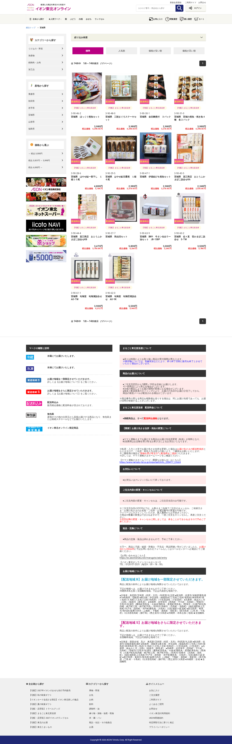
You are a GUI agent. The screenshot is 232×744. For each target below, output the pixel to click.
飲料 (91, 704)
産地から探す (42, 85)
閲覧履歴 (173, 19)
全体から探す (38, 19)
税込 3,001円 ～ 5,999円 (39, 160)
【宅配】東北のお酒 (38, 722)
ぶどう (73, 19)
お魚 (91, 695)
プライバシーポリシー (159, 727)
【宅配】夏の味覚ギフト (40, 704)
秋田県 (31, 101)
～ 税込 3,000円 (35, 153)
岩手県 (31, 108)
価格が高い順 (189, 51)
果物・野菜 (94, 690)
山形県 (31, 122)
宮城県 (31, 115)
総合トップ (31, 27)
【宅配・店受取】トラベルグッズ (44, 709)
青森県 (31, 94)
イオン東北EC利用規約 (159, 713)
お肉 (91, 699)
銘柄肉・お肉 (34, 62)
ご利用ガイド (190, 2)
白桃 (81, 19)
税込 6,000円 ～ (35, 167)
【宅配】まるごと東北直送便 (42, 713)
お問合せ (202, 2)
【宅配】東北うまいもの (40, 727)
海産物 (31, 55)
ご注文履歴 (154, 695)
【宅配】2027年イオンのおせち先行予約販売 (50, 690)
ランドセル (99, 19)
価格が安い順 (155, 51)
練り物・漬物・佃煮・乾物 (101, 713)
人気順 (121, 51)
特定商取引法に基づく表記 (161, 722)
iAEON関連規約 (156, 718)
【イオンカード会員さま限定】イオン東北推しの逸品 (53, 699)
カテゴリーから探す (45, 40)
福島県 (31, 129)
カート (201, 19)
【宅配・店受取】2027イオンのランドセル (48, 718)
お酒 (91, 727)
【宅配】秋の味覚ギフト (40, 695)
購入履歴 (188, 19)
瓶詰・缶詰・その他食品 (100, 722)
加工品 (31, 69)
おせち (89, 19)
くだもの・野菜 (35, 48)
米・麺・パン (95, 718)
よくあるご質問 (156, 704)
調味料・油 (94, 709)
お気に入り (158, 19)
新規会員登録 (175, 2)
